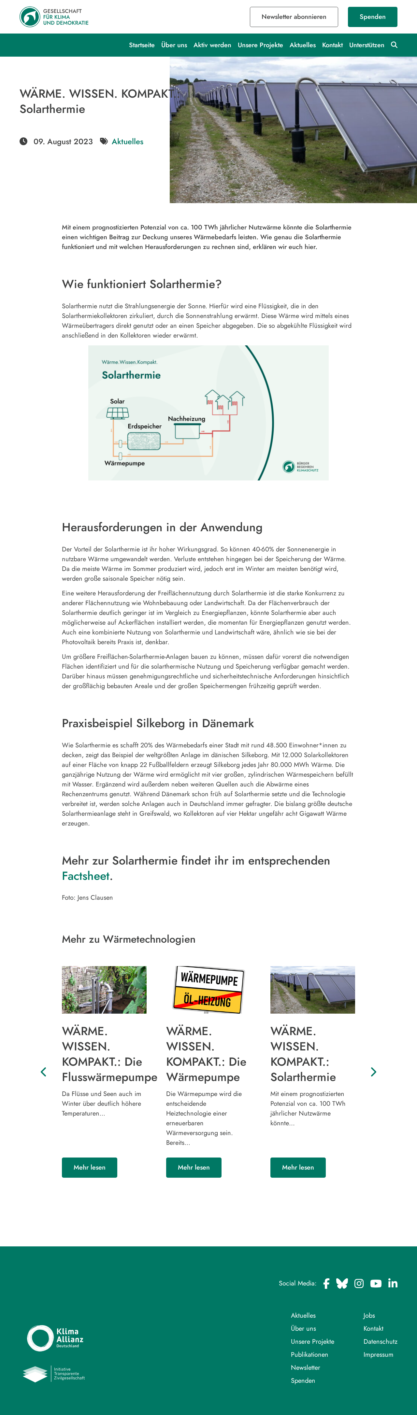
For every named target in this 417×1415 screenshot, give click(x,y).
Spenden (373, 16)
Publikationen (309, 1354)
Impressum (379, 1354)
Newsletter (305, 1367)
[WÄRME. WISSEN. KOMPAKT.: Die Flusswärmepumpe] (104, 990)
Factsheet (85, 875)
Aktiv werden (212, 45)
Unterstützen (366, 45)
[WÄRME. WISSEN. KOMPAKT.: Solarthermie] (312, 990)
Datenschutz (380, 1341)
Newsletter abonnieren (294, 16)
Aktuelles (303, 45)
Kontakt (332, 45)
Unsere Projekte (260, 45)
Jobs (369, 1315)
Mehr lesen (90, 1167)
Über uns (174, 45)
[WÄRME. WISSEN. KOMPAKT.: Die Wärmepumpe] (208, 990)
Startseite (142, 45)
